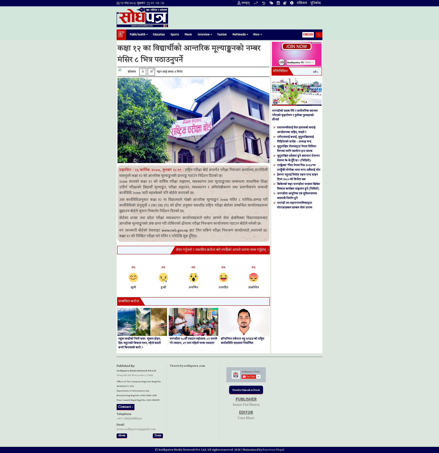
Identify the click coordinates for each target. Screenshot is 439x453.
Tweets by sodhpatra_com (187, 365)
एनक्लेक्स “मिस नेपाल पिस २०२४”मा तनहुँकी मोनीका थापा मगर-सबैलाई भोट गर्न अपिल (298, 170)
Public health (137, 34)
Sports (175, 34)
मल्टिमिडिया (280, 71)
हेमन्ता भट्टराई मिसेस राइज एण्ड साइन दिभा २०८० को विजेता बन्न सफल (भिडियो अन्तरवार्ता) (297, 179)
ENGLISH (308, 34)
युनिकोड (315, 3)
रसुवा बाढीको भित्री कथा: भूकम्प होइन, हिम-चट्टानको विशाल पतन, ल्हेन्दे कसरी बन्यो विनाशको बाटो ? (139, 343)
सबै (314, 72)
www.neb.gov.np (175, 230)
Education (159, 34)
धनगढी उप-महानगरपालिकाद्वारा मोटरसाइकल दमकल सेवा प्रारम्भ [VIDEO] (294, 208)
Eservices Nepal (273, 449)
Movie (188, 34)
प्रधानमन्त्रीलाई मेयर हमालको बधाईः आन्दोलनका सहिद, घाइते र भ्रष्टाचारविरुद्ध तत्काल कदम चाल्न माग (298, 132)
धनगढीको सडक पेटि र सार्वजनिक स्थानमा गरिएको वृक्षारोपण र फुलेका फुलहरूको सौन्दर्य (295, 115)
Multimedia (239, 34)
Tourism (222, 34)
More (256, 34)
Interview (204, 34)
